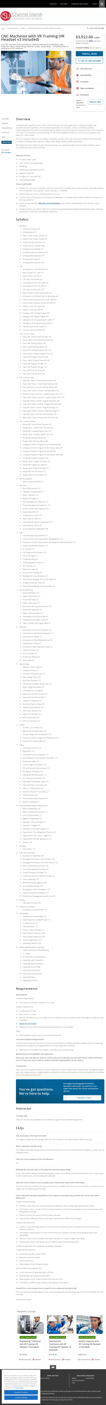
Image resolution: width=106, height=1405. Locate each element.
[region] (21, 1386)
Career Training (44, 1378)
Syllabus (5, 123)
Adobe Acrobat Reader (28, 1023)
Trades (23, 28)
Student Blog (90, 1378)
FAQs (4, 137)
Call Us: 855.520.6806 (95, 28)
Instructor (6, 132)
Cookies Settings (21, 1397)
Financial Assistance (78, 1380)
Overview (5, 119)
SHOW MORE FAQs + (24, 1299)
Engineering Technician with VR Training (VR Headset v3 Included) (30, 1344)
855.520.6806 (6, 153)
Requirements (7, 128)
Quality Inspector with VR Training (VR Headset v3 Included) (90, 1344)
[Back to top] (53, 1375)
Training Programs (12, 28)
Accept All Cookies (21, 1392)
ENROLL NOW (89, 53)
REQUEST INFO (95, 102)
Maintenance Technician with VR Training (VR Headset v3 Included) (60, 1345)
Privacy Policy (68, 1400)
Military (74, 1378)
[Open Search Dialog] (102, 3)
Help (73, 1383)
